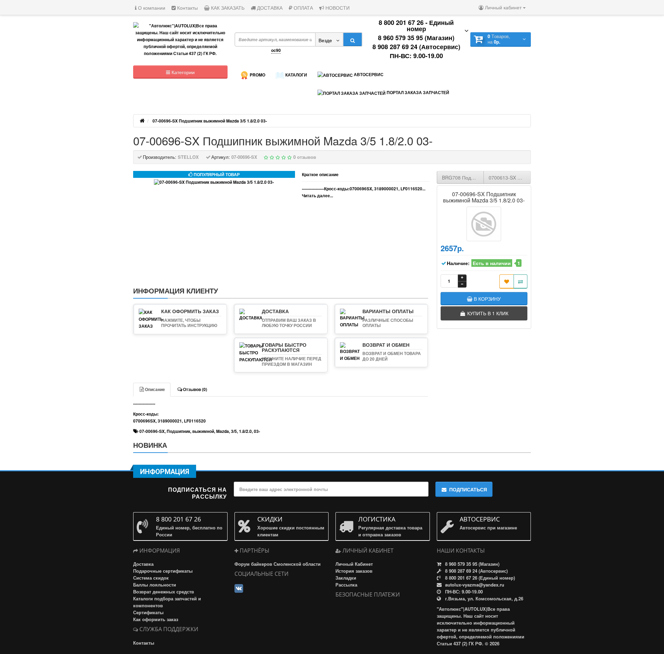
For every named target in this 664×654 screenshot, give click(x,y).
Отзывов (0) (195, 389)
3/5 (234, 431)
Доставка (143, 564)
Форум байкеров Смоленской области (277, 564)
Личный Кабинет (354, 564)
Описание (155, 389)
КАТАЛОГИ (295, 75)
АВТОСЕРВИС (368, 74)
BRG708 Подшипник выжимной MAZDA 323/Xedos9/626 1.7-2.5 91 (463, 177)
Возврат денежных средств (163, 591)
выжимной (203, 431)
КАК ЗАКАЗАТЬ (227, 7)
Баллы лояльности (154, 584)
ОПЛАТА (302, 7)
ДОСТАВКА (269, 7)
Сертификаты (148, 612)
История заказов (353, 570)
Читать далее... (317, 195)
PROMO (257, 75)
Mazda (222, 431)
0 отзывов (304, 157)
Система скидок (151, 577)
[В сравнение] (520, 281)
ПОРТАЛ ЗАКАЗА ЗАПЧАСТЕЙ (417, 92)
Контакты (187, 7)
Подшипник (178, 431)
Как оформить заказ (155, 619)
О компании (151, 7)
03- (257, 431)
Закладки (345, 577)
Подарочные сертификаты (163, 570)
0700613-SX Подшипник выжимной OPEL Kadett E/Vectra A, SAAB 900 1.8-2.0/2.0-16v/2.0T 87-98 (510, 177)
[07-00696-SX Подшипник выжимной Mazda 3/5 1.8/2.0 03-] (214, 182)
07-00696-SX (152, 431)
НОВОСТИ (337, 7)
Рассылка (346, 584)
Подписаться (468, 489)
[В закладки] (506, 281)
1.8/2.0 (245, 431)
